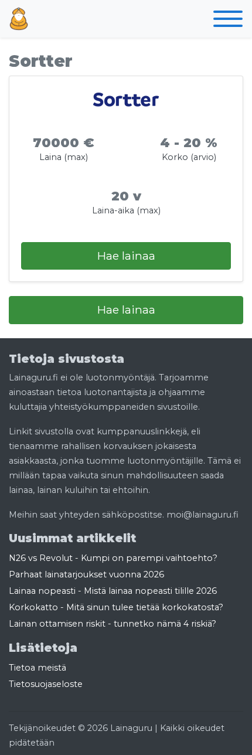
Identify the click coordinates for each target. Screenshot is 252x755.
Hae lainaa (126, 256)
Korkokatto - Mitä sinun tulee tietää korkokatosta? (116, 607)
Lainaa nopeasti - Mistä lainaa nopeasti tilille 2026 (113, 591)
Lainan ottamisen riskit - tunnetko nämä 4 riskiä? (112, 623)
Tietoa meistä (37, 667)
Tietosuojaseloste (46, 684)
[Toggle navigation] (228, 21)
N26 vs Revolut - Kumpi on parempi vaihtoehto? (114, 558)
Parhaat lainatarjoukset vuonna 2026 (86, 574)
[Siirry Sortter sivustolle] (126, 99)
